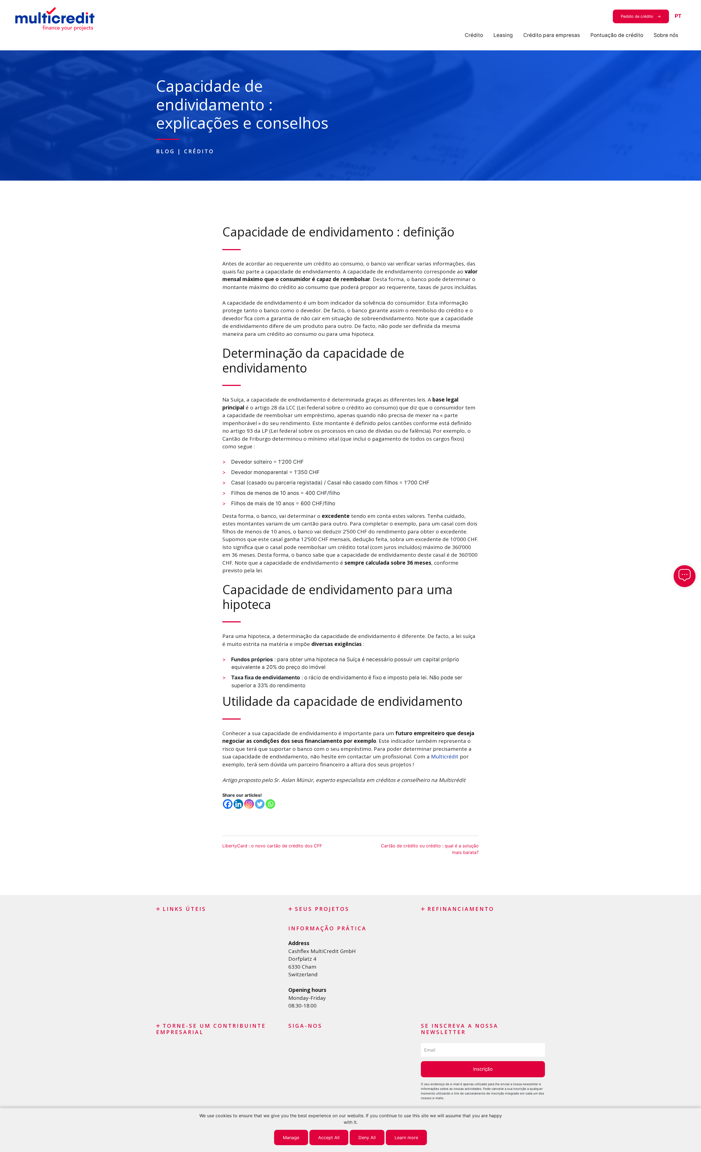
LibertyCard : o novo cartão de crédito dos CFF (272, 845)
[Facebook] (227, 804)
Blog (165, 151)
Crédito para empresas (551, 35)
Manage (291, 1137)
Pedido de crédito (637, 16)
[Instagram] (249, 804)
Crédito (474, 35)
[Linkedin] (238, 804)
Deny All (367, 1137)
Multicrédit (444, 756)
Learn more (406, 1137)
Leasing (503, 35)
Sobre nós (666, 35)
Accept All (329, 1137)
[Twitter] (260, 804)
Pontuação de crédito (616, 35)
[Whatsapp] (270, 804)
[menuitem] (678, 16)
